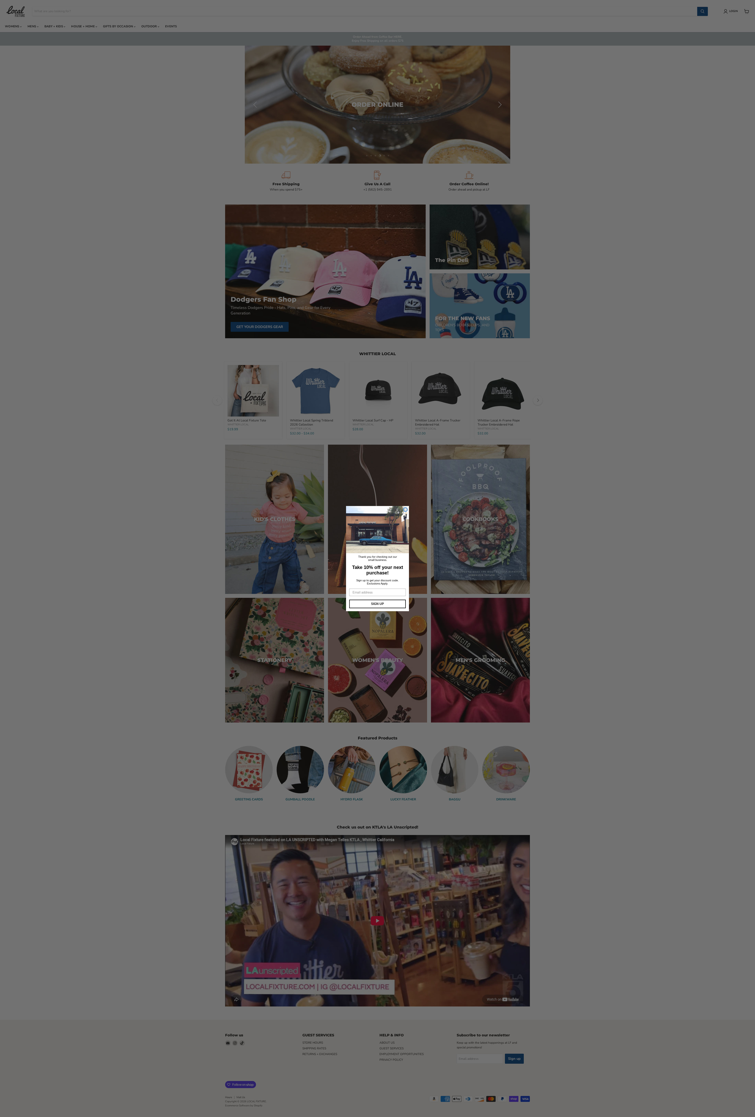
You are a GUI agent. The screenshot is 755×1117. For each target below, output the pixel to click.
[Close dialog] (405, 509)
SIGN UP (377, 604)
